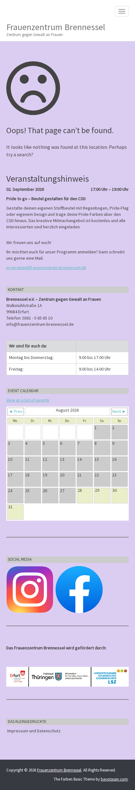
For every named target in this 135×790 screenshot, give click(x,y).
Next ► (119, 411)
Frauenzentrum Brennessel (55, 29)
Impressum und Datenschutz (34, 731)
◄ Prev (15, 411)
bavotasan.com (114, 779)
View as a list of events (27, 400)
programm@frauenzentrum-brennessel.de (46, 267)
